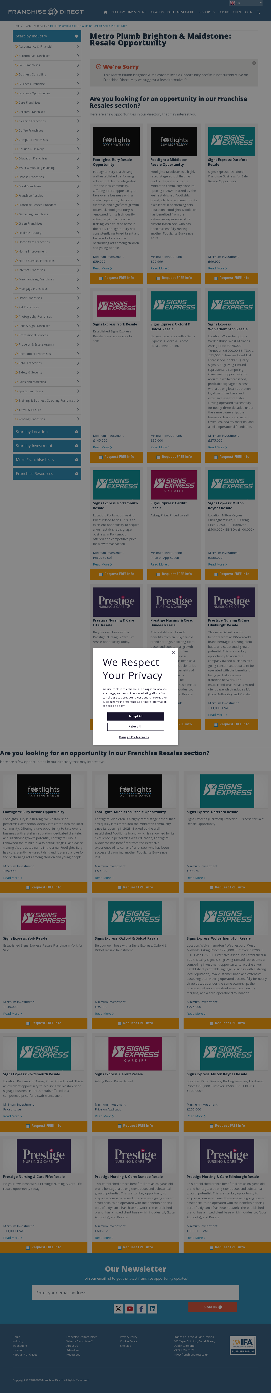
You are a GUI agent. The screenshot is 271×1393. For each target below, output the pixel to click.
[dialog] (135, 696)
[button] (135, 737)
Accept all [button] (136, 716)
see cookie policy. (114, 706)
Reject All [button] (135, 726)
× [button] (173, 652)
